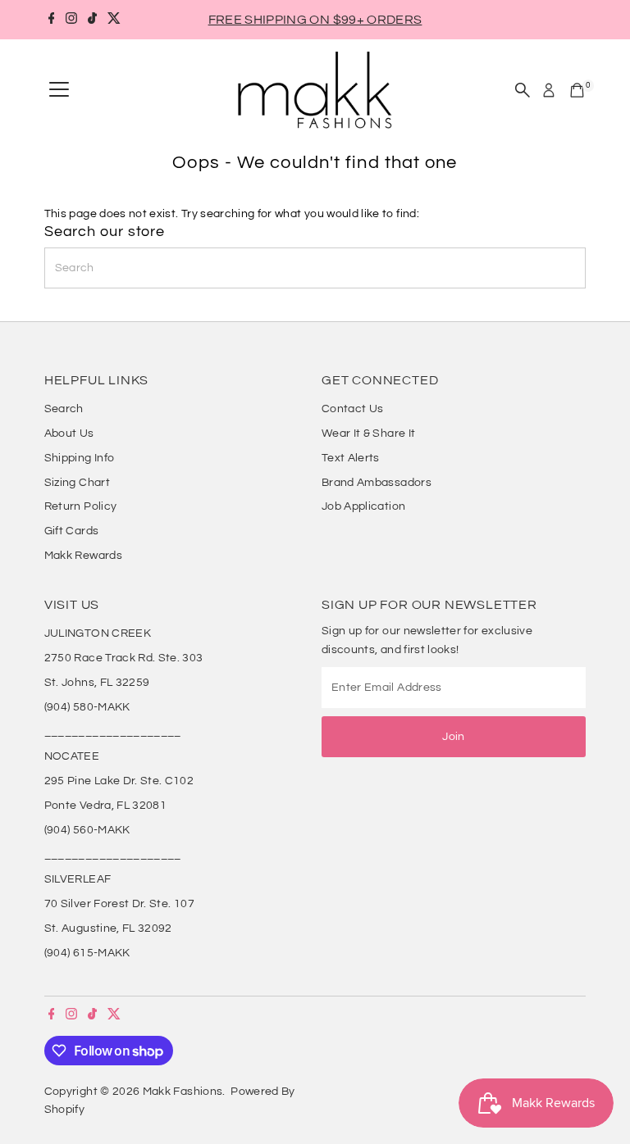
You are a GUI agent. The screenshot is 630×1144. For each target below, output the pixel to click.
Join (453, 736)
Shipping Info (79, 458)
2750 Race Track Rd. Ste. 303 (123, 658)
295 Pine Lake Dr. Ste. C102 (119, 781)
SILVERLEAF (78, 879)
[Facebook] (51, 19)
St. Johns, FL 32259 (97, 682)
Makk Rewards (83, 555)
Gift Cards (71, 531)
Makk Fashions (183, 1091)
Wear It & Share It (368, 433)
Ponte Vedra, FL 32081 (105, 805)
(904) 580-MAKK (87, 707)
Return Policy (80, 506)
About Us (69, 433)
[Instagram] (71, 19)
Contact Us (353, 409)
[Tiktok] (92, 19)
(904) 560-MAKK (87, 830)
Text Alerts (351, 458)
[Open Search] (522, 90)
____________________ (112, 732)
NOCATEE (71, 756)
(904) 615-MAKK (87, 953)
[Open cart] (577, 90)
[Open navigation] (59, 90)
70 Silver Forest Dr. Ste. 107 (119, 904)
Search (64, 409)
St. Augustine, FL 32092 (108, 928)
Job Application (363, 506)
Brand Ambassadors (376, 482)
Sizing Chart (77, 482)
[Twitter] (114, 19)
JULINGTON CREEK (97, 633)
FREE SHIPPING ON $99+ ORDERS (315, 19)
